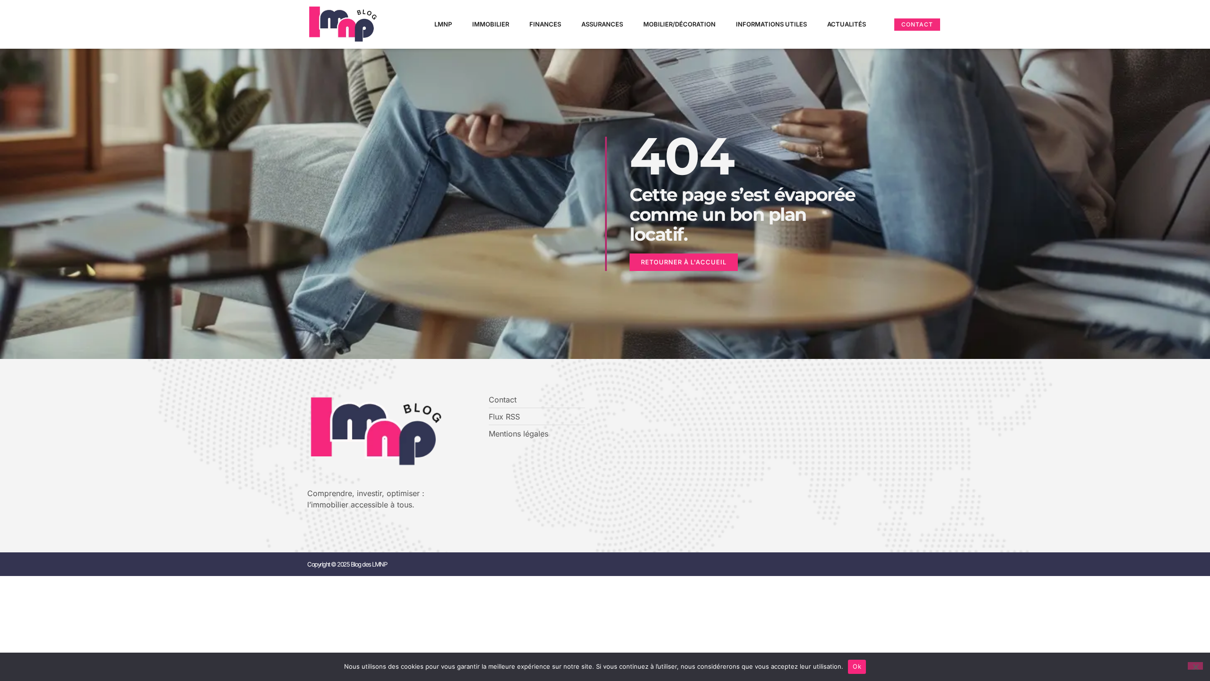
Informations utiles (771, 24)
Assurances (602, 24)
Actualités (846, 24)
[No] (1195, 666)
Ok (857, 666)
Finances (545, 24)
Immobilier (490, 24)
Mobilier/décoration (679, 24)
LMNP (443, 24)
